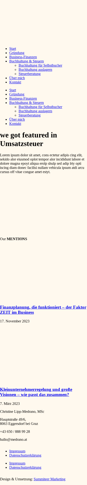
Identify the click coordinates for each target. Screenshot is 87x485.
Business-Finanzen (23, 57)
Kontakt (15, 82)
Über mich (17, 78)
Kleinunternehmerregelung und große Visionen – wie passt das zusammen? (36, 392)
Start (12, 49)
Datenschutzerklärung (25, 455)
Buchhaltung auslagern (35, 70)
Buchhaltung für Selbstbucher (40, 65)
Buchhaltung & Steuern (26, 61)
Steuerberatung (30, 74)
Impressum (17, 451)
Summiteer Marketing (49, 479)
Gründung (16, 53)
